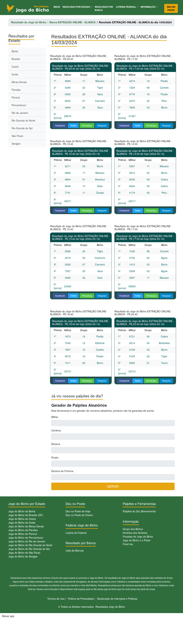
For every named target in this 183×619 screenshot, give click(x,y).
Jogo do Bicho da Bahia (21, 511)
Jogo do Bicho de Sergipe (23, 556)
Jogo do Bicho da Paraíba (23, 530)
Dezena (55, 444)
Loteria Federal (126, 6)
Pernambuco (19, 105)
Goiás (15, 74)
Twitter (73, 125)
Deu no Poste (171, 8)
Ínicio (57, 6)
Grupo (54, 457)
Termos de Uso (56, 598)
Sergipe (16, 143)
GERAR (113, 486)
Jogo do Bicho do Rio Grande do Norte (30, 545)
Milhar (54, 417)
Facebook (60, 125)
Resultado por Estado (77, 6)
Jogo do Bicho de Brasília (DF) (25, 515)
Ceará (15, 66)
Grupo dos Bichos (133, 529)
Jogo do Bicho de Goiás (21, 522)
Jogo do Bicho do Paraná (22, 534)
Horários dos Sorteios (135, 533)
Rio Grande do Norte (23, 120)
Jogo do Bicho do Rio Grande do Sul (29, 549)
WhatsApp (87, 125)
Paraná (16, 97)
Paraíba (16, 89)
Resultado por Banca (104, 8)
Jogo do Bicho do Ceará (22, 519)
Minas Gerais (19, 82)
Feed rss (128, 544)
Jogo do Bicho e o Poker (136, 540)
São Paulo (17, 136)
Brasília (16, 59)
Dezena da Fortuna (62, 471)
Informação (148, 6)
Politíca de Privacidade (81, 598)
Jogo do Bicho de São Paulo (24, 552)
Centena (56, 430)
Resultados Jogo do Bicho (110, 606)
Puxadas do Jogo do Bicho (138, 536)
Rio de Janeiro (20, 113)
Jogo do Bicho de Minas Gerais (26, 526)
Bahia (15, 51)
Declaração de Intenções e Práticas (117, 598)
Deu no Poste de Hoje (78, 511)
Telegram (102, 125)
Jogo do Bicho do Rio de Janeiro (26, 541)
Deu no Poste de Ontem (79, 515)
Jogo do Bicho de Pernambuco (25, 537)
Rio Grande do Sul (22, 128)
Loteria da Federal (76, 533)
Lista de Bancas (75, 550)
